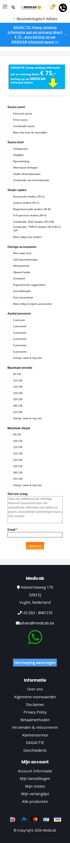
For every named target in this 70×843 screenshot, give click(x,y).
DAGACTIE (35, 742)
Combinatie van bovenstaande (31, 180)
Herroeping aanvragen (35, 662)
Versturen (35, 545)
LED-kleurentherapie (25, 259)
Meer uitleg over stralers (27, 237)
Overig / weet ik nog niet (27, 357)
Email (12, 529)
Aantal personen (19, 313)
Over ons (35, 689)
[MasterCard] (35, 819)
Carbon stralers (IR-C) (26, 202)
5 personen (20, 345)
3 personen (20, 332)
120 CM (17, 386)
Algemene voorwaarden (35, 696)
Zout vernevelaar (23, 297)
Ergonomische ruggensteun (29, 284)
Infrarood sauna (22, 113)
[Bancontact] (46, 819)
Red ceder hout (22, 253)
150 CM (17, 399)
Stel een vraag (17, 493)
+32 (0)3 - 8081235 (36, 612)
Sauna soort (16, 107)
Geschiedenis (35, 750)
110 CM (17, 380)
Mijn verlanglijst (35, 793)
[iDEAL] (12, 819)
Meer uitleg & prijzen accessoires (32, 303)
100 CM (17, 440)
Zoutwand (19, 278)
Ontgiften (18, 154)
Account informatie (35, 771)
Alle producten (35, 801)
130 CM (17, 393)
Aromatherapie (22, 291)
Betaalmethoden (35, 719)
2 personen (20, 326)
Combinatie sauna (24, 126)
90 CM (17, 374)
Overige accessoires (21, 246)
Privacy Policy (35, 712)
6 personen (20, 351)
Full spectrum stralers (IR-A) (29, 215)
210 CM (17, 412)
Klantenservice (35, 735)
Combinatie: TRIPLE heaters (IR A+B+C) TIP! (37, 228)
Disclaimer (35, 704)
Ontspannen (20, 148)
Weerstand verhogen (25, 167)
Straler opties (16, 190)
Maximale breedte (19, 367)
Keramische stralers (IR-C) (29, 196)
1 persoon (19, 320)
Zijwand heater (22, 272)
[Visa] (57, 819)
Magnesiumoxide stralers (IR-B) (32, 209)
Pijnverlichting (21, 161)
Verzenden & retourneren (35, 727)
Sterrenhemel (21, 265)
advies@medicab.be (37, 623)
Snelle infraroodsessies (27, 173)
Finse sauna (20, 119)
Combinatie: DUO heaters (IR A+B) (33, 221)
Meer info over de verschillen (30, 132)
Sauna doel (15, 142)
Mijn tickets (35, 786)
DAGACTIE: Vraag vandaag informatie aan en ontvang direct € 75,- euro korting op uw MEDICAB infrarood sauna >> (35, 34)
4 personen (20, 338)
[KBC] (24, 819)
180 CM (17, 405)
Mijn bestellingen (35, 778)
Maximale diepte (18, 428)
